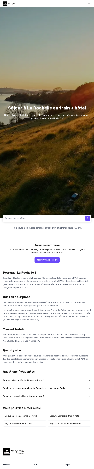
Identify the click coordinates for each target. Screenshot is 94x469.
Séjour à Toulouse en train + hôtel (65, 423)
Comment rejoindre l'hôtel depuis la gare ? (23, 396)
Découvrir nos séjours (47, 260)
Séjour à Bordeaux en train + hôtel (21, 416)
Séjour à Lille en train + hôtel (18, 423)
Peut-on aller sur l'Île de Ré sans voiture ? (23, 380)
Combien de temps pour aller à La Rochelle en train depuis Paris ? (35, 388)
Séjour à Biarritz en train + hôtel (65, 416)
